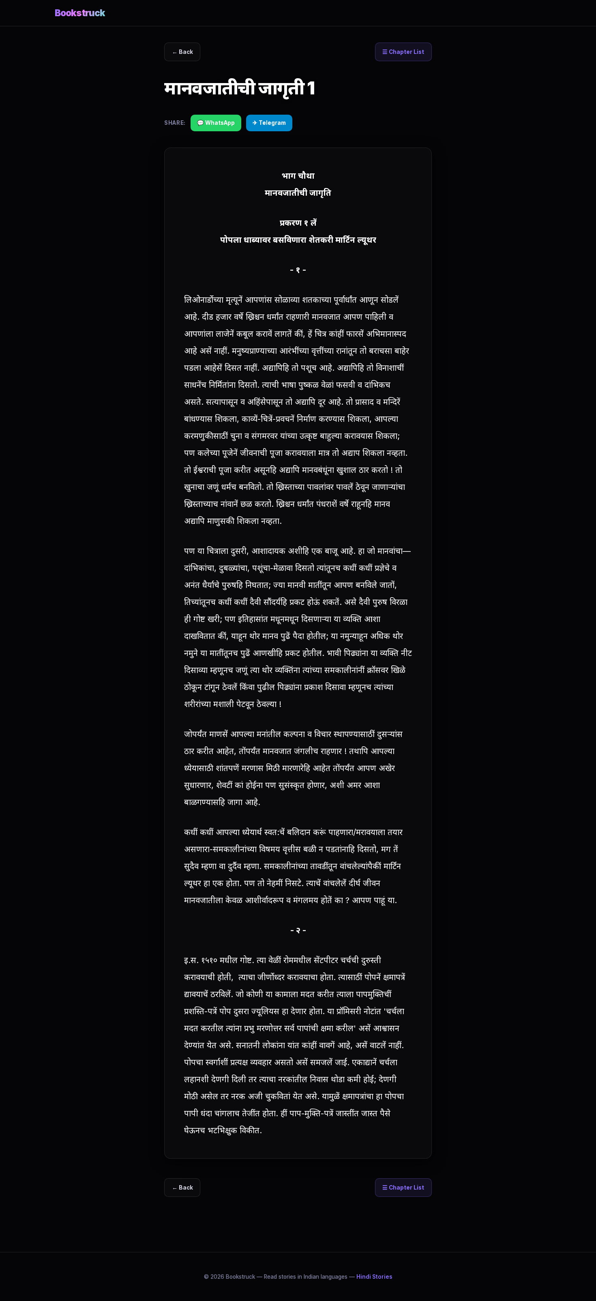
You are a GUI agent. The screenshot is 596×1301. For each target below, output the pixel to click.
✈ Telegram (269, 123)
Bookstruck (80, 12)
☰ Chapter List (403, 52)
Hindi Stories (374, 1276)
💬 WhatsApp (216, 123)
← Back (182, 52)
